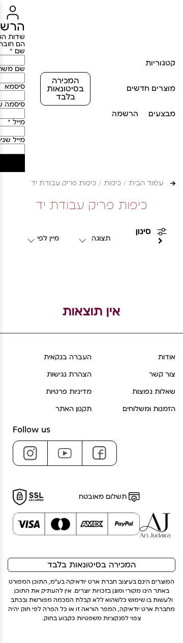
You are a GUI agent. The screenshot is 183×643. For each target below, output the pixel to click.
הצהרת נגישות (69, 374)
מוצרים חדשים (151, 88)
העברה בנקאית (68, 357)
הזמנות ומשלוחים (149, 409)
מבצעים (161, 114)
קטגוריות (160, 63)
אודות (166, 357)
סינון (143, 231)
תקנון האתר (73, 409)
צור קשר (162, 374)
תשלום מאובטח (104, 496)
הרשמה (125, 114)
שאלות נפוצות (153, 391)
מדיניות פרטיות (69, 391)
